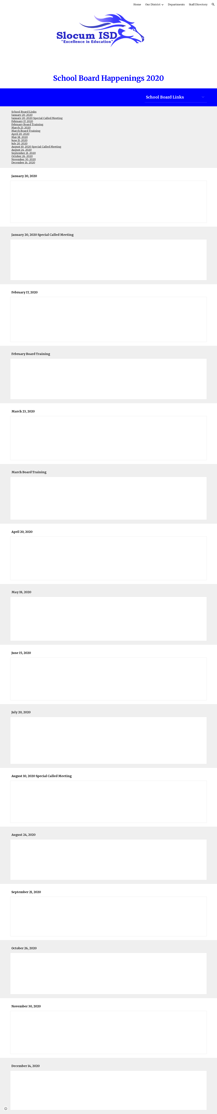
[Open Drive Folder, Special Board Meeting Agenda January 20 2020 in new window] (201, 243)
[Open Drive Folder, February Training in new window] (201, 362)
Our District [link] (152, 4)
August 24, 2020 (21, 149)
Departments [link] (176, 4)
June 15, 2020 (19, 140)
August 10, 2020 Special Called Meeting (36, 146)
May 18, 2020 (19, 137)
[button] (213, 4)
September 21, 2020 (23, 153)
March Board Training (25, 130)
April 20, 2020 (20, 134)
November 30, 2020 (23, 159)
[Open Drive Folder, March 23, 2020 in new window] (201, 420)
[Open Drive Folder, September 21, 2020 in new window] (201, 901)
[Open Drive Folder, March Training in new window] (201, 481)
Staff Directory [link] (198, 4)
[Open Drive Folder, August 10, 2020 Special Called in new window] (201, 785)
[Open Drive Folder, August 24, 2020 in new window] (201, 843)
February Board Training (27, 124)
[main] (108, 78)
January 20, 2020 (22, 114)
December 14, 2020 (23, 162)
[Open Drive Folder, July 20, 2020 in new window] (201, 721)
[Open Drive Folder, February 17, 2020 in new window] (201, 301)
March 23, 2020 (21, 127)
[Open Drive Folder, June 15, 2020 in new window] (201, 661)
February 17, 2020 (22, 121)
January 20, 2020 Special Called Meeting (37, 118)
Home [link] (137, 4)
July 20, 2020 (19, 143)
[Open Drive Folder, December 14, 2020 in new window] (201, 1075)
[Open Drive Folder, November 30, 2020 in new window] (201, 1015)
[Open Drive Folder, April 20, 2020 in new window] (201, 540)
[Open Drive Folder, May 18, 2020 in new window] (201, 601)
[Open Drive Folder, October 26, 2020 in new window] (201, 957)
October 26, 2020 (22, 156)
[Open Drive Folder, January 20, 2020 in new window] (201, 185)
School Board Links (24, 111)
